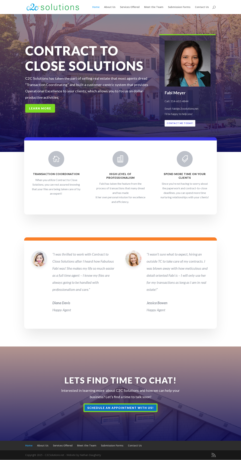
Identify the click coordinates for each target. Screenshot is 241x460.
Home (96, 7)
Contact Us (202, 7)
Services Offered (130, 7)
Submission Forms (179, 7)
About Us (109, 7)
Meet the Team (153, 7)
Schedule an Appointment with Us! (120, 407)
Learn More (40, 108)
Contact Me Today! (180, 123)
